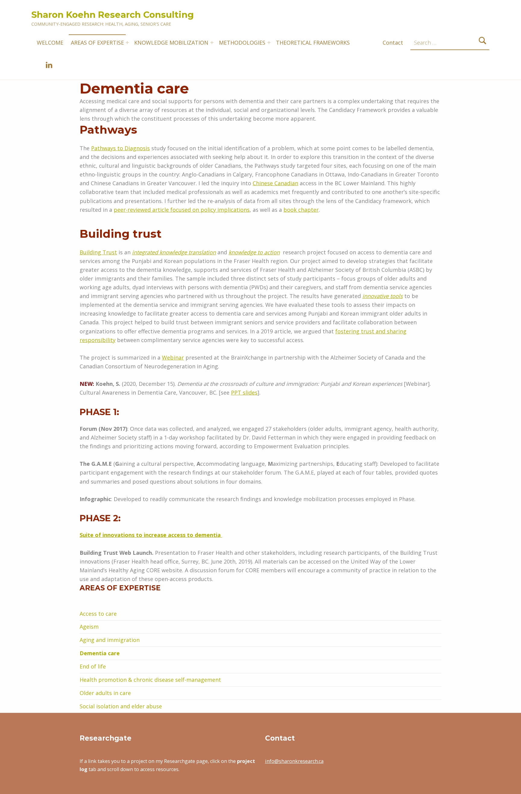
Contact (393, 42)
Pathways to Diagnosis (120, 148)
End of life (93, 666)
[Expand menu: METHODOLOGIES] (268, 42)
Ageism (89, 626)
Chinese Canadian (275, 183)
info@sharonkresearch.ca (294, 761)
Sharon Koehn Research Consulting (112, 14)
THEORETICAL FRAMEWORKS (313, 42)
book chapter (301, 209)
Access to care (98, 613)
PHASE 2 (99, 518)
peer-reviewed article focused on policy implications (182, 209)
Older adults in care (105, 693)
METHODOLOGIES (242, 42)
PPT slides (244, 392)
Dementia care (100, 653)
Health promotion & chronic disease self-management (150, 679)
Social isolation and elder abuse (121, 706)
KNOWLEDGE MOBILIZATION (171, 42)
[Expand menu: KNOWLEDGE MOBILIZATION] (211, 42)
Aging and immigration (110, 639)
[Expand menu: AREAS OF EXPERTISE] (127, 42)
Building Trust (98, 252)
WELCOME (50, 42)
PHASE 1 (98, 412)
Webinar (173, 357)
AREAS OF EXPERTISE (97, 42)
